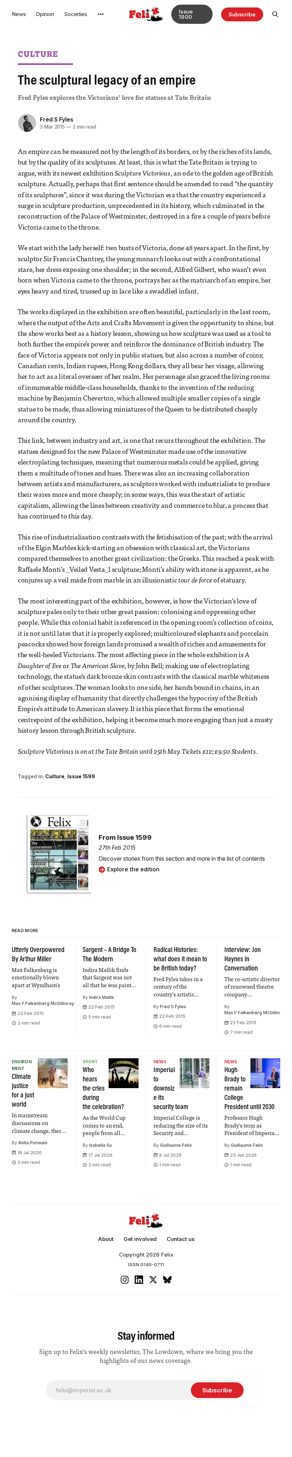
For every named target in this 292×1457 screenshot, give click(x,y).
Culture (38, 54)
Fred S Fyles (56, 119)
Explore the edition (133, 869)
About (106, 1239)
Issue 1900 (186, 14)
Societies (75, 14)
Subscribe (242, 14)
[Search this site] (275, 14)
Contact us (180, 1239)
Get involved (140, 1239)
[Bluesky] (167, 1279)
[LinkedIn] (139, 1279)
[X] (153, 1279)
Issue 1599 (81, 776)
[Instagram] (124, 1279)
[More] (100, 14)
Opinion (45, 14)
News (19, 14)
